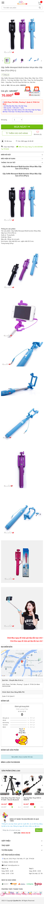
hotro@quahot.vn (13, 865)
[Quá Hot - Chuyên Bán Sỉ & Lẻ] (22, 3)
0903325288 (6, 686)
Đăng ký (38, 830)
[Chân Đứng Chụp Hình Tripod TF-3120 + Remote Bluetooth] (10, 791)
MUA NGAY (21, 126)
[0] (40, 4)
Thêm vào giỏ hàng (18, 133)
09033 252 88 (25, 833)
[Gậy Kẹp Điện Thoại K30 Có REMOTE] (33, 791)
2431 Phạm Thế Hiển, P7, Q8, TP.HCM (21, 858)
